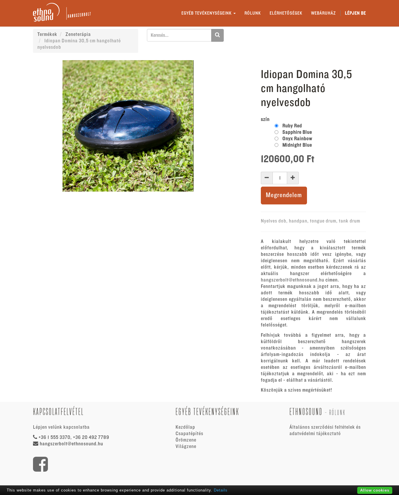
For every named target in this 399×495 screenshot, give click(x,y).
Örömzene (186, 440)
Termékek (47, 34)
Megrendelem (284, 195)
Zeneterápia (78, 34)
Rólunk (337, 412)
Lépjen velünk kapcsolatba (61, 427)
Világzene (186, 446)
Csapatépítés (189, 433)
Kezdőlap (185, 427)
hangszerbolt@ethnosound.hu (292, 280)
